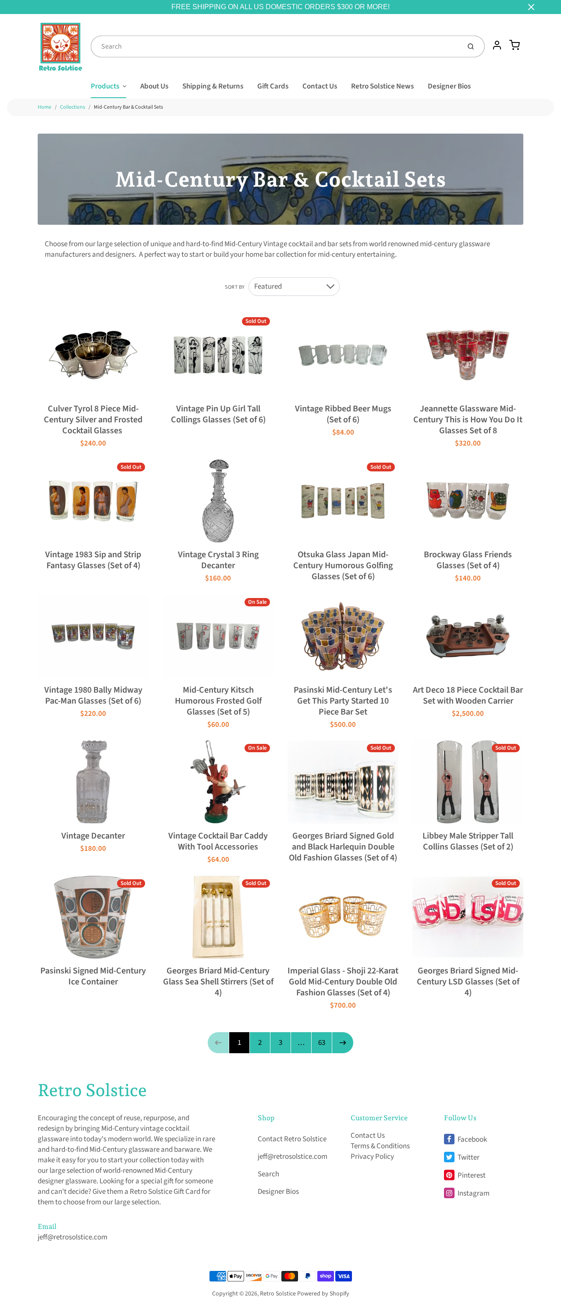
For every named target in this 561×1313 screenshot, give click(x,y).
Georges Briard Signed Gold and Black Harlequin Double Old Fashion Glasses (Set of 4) (343, 847)
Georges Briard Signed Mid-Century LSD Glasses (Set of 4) (468, 982)
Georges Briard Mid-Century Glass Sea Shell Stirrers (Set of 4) (218, 982)
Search (268, 1174)
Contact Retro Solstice (292, 1139)
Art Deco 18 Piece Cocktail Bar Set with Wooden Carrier (468, 695)
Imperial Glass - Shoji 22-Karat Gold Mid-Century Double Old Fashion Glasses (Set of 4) (343, 982)
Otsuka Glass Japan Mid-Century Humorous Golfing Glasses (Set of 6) (343, 566)
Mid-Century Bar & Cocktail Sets (128, 107)
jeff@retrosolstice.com (72, 1237)
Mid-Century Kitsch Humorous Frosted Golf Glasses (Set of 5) (218, 701)
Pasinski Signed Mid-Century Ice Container (93, 976)
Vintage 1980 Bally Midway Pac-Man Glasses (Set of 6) (93, 695)
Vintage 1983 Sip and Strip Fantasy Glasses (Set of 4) (93, 560)
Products (105, 86)
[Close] (531, 7)
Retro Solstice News (382, 86)
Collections (72, 107)
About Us (154, 86)
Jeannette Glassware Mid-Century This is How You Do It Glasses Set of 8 (467, 420)
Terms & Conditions (380, 1146)
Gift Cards (272, 86)
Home (44, 107)
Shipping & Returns (212, 86)
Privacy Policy (372, 1156)
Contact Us (319, 86)
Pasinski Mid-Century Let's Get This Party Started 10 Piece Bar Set (343, 701)
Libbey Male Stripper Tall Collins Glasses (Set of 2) (468, 841)
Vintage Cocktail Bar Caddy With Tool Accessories (218, 841)
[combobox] (275, 46)
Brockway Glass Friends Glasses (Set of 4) (468, 560)
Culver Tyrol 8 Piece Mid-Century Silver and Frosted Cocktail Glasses (93, 420)
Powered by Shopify (323, 1293)
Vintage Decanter (93, 836)
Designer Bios (449, 86)
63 (321, 1042)
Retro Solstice (92, 1090)
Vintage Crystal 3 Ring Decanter (218, 560)
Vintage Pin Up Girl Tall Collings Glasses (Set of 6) (218, 414)
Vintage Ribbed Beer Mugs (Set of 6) (343, 414)
